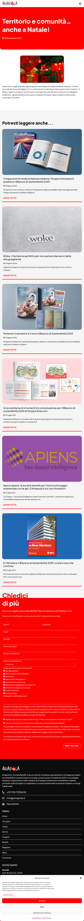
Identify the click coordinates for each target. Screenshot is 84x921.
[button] (81, 878)
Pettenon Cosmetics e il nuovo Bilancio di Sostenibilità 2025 (38, 333)
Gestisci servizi (8, 895)
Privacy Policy (46, 918)
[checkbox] (41, 681)
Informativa (58, 732)
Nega (42, 907)
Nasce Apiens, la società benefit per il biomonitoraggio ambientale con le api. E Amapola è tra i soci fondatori (35, 487)
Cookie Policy (36, 918)
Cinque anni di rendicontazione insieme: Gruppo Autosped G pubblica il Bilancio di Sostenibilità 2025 (38, 180)
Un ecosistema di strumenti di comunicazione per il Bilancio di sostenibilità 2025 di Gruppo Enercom (39, 409)
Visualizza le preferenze (42, 913)
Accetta (42, 901)
